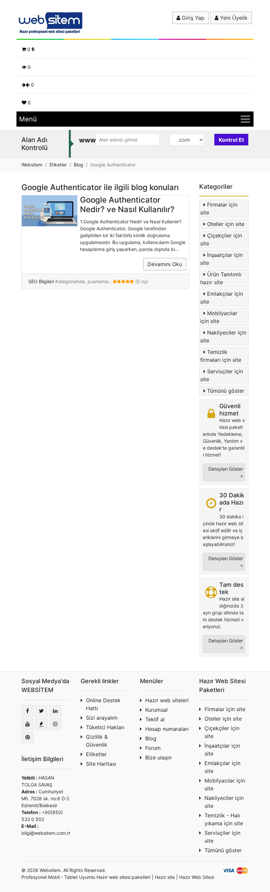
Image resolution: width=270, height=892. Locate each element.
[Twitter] (41, 711)
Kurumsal (156, 709)
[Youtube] (27, 724)
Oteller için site (225, 224)
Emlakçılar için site (221, 297)
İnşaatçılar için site (221, 259)
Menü (28, 119)
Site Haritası (101, 763)
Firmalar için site (218, 208)
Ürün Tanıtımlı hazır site (220, 278)
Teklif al (155, 719)
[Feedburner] (41, 724)
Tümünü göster (225, 390)
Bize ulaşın (158, 757)
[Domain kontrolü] (231, 138)
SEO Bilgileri (41, 281)
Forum (153, 748)
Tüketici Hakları (105, 727)
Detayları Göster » (225, 472)
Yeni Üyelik (233, 17)
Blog (150, 738)
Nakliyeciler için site (223, 336)
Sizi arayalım (102, 717)
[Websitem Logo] (49, 23)
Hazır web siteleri (167, 700)
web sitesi (119, 877)
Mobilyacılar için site (218, 317)
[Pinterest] (27, 737)
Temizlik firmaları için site (220, 356)
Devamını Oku (165, 264)
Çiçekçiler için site (221, 239)
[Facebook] (27, 711)
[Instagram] (55, 724)
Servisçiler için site (221, 375)
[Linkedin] (55, 711)
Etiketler (96, 754)
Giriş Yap (192, 17)
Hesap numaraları (167, 729)
